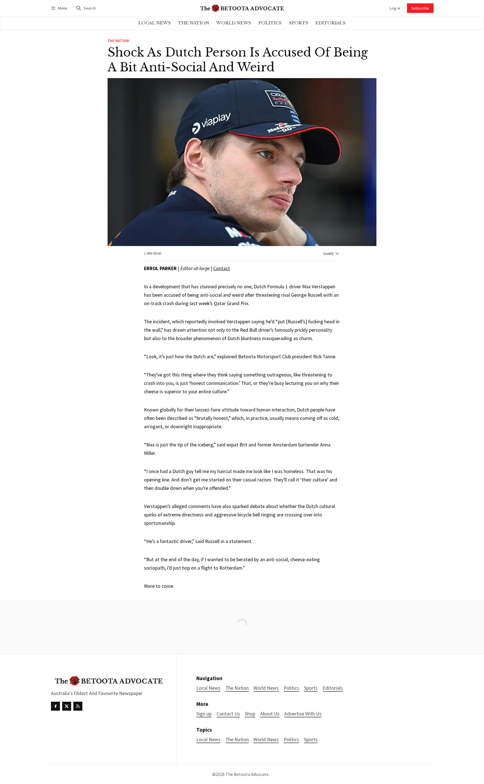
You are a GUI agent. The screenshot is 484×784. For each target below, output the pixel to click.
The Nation (118, 41)
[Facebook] (55, 706)
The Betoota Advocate (247, 774)
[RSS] (77, 706)
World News (266, 740)
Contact (221, 268)
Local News (208, 740)
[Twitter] (66, 706)
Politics (291, 740)
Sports (311, 740)
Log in (395, 8)
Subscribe (420, 8)
